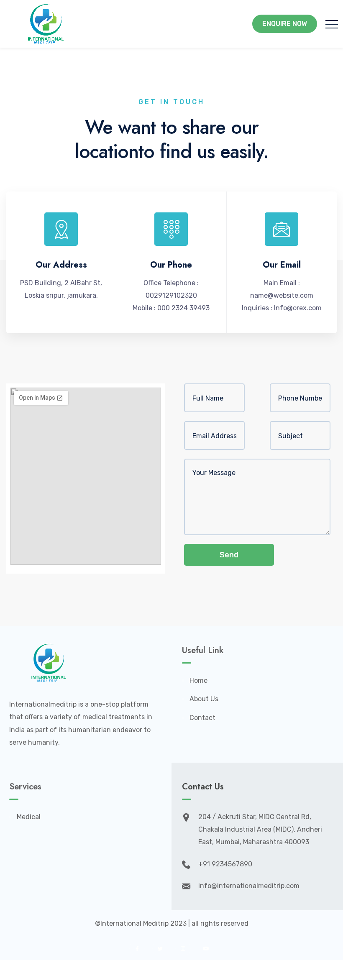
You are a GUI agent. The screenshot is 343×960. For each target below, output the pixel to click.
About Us (203, 699)
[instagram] (183, 948)
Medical (29, 817)
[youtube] (206, 948)
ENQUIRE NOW (284, 24)
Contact (202, 718)
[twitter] (160, 948)
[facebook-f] (137, 948)
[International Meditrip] (46, 24)
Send (229, 554)
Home (198, 680)
